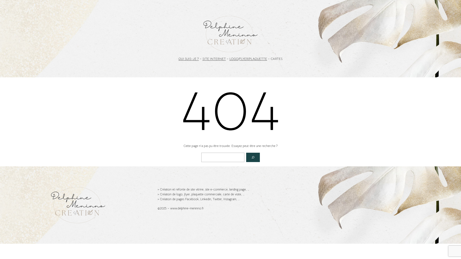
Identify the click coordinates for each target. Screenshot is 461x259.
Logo (233, 59)
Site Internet (214, 59)
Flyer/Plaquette (253, 59)
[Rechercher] (253, 157)
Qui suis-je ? (188, 59)
